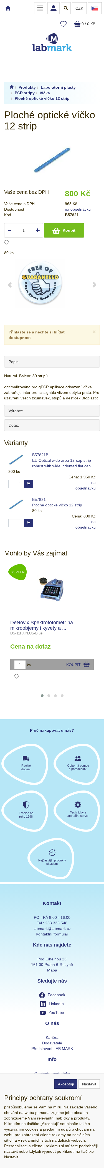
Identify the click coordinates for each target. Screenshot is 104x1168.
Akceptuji (66, 1084)
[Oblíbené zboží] (63, 24)
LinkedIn (56, 1003)
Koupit (69, 230)
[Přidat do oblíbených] (6, 243)
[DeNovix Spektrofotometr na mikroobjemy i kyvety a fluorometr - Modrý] (52, 589)
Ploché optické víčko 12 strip (57, 505)
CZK (79, 8)
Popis (13, 361)
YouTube (56, 1012)
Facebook (56, 995)
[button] (42, 695)
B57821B (40, 455)
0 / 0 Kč (87, 24)
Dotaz (14, 425)
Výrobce (16, 411)
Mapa (52, 970)
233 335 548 (56, 923)
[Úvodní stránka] (12, 87)
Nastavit (89, 1084)
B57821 (39, 499)
